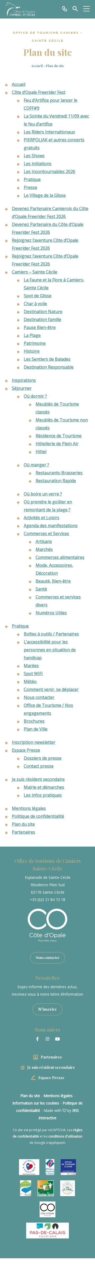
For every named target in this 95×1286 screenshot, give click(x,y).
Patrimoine (35, 343)
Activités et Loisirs (41, 518)
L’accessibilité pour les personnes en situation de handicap (50, 650)
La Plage (32, 335)
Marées (31, 665)
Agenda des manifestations (51, 525)
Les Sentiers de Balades (47, 359)
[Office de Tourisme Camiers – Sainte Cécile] (20, 9)
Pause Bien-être (40, 327)
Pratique (32, 179)
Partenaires (23, 832)
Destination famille (42, 319)
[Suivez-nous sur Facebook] (37, 1039)
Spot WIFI (33, 673)
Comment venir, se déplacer (51, 689)
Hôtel (41, 451)
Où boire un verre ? (43, 494)
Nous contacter (39, 697)
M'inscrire (47, 1009)
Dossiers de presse (42, 758)
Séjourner (22, 388)
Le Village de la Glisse (45, 195)
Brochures (34, 721)
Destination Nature (43, 311)
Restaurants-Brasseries (59, 473)
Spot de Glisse (37, 296)
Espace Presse (26, 750)
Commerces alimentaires (60, 557)
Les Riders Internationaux (49, 132)
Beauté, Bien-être (53, 581)
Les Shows (34, 156)
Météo (30, 681)
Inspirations (24, 380)
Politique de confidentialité (38, 816)
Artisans (44, 541)
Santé (41, 589)
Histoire (32, 351)
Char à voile (35, 304)
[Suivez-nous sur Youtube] (57, 1039)
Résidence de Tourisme (59, 436)
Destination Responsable (49, 367)
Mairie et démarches (44, 787)
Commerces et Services (46, 533)
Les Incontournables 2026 (49, 171)
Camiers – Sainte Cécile (34, 272)
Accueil (37, 66)
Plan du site (23, 824)
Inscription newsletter (33, 742)
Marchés (44, 549)
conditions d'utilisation (65, 1136)
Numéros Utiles (51, 613)
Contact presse (39, 766)
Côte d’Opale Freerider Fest (38, 92)
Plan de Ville (36, 729)
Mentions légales (29, 808)
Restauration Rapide (56, 481)
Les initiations (37, 163)
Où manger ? (36, 465)
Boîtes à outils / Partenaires (51, 634)
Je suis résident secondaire (38, 779)
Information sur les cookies (35, 1103)
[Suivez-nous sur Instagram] (47, 1039)
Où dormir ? (35, 396)
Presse (30, 187)
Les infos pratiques (43, 795)
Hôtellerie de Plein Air (57, 444)
